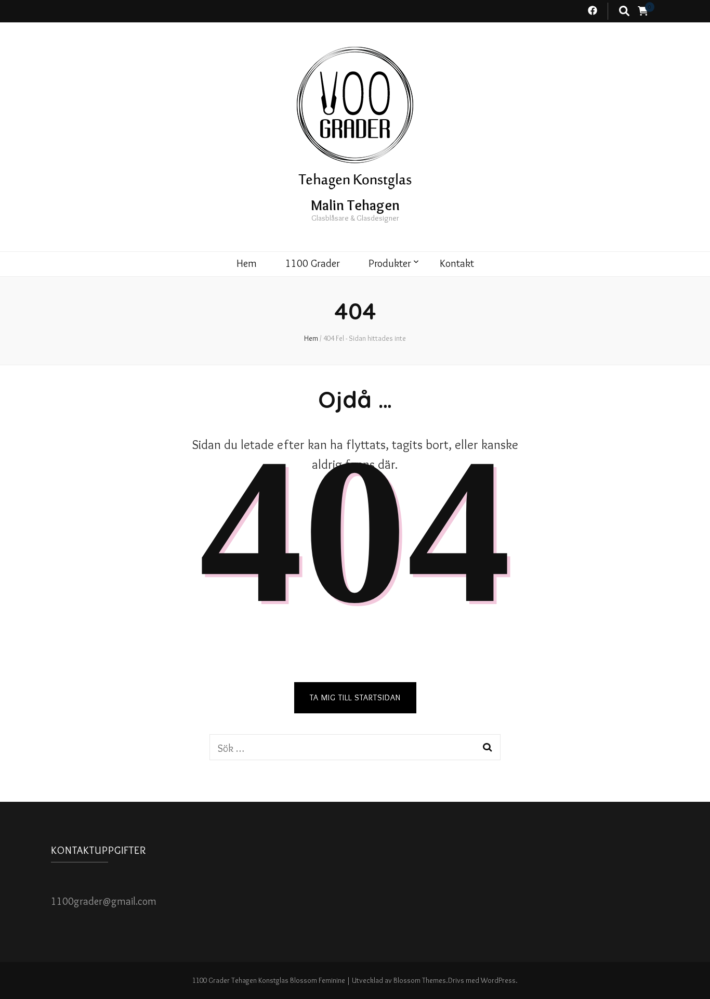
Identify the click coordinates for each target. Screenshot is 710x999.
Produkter (390, 263)
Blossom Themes (419, 980)
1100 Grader (312, 263)
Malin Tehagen (355, 205)
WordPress (498, 980)
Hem (246, 263)
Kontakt (457, 263)
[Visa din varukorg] (643, 11)
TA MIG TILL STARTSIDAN (355, 697)
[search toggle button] (624, 11)
